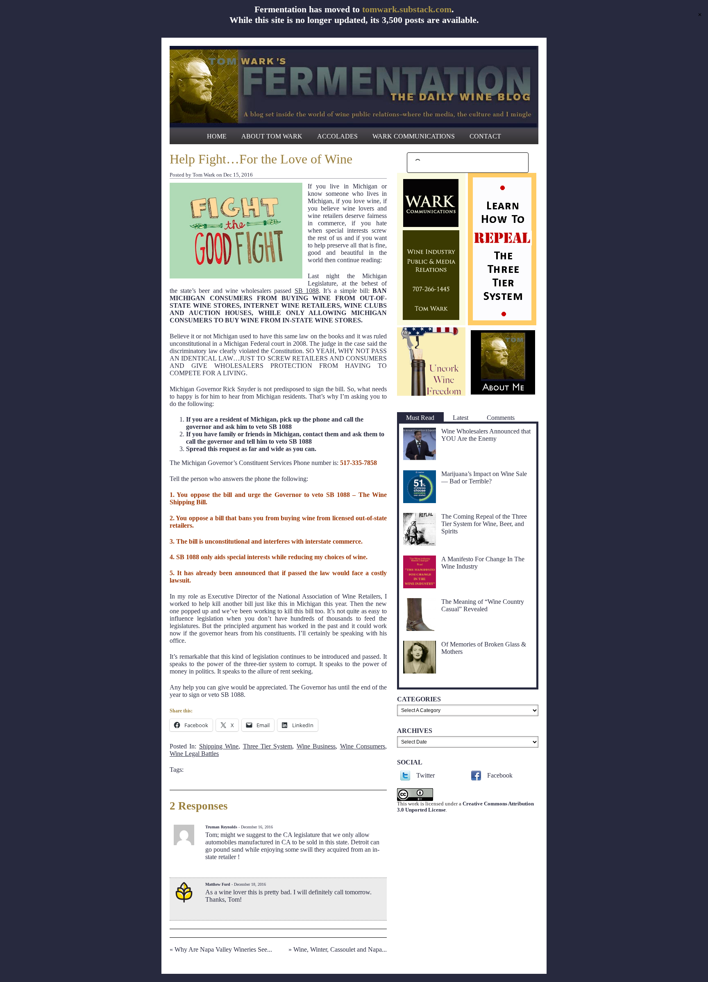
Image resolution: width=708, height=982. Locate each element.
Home (217, 136)
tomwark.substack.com (407, 9)
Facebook (500, 775)
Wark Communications (413, 136)
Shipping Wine (218, 746)
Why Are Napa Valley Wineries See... (223, 949)
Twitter (425, 775)
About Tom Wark (271, 136)
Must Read (420, 417)
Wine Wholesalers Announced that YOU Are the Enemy (486, 435)
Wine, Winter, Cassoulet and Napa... (340, 949)
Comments (501, 417)
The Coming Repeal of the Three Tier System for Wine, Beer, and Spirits (484, 524)
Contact (485, 136)
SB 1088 (307, 290)
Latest (460, 417)
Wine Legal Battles (194, 753)
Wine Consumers (362, 746)
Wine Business (316, 746)
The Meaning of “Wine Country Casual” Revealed (482, 605)
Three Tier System (268, 746)
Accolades (337, 136)
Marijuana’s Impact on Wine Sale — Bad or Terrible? (484, 477)
